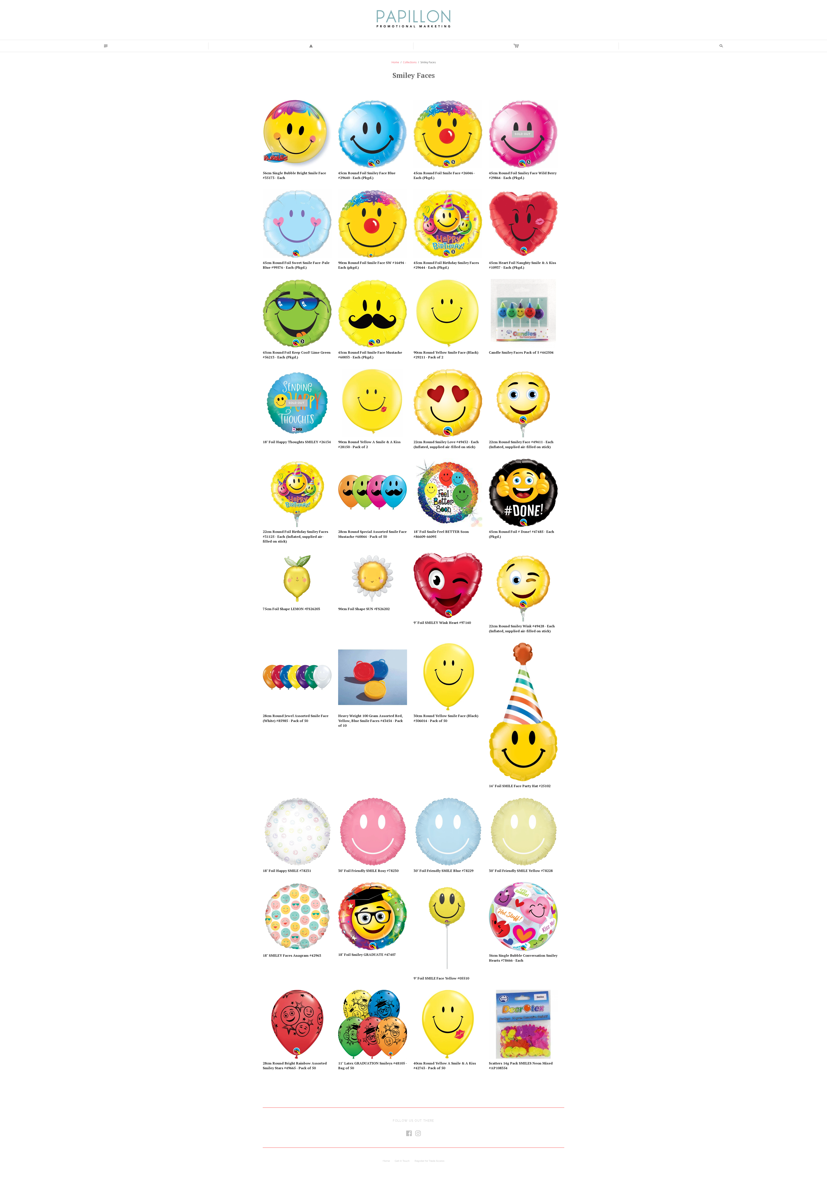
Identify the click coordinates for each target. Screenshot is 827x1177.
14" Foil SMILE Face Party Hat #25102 (519, 786)
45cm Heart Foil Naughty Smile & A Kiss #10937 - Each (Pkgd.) (522, 265)
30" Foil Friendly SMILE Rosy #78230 (368, 870)
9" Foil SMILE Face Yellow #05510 (441, 978)
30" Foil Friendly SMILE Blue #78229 (443, 870)
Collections (410, 62)
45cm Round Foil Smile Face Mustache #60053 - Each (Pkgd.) (370, 354)
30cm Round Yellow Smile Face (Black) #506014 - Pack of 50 (446, 718)
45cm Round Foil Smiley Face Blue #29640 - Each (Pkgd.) (366, 175)
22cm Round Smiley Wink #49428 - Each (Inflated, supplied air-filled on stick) (522, 628)
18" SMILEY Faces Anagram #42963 (292, 955)
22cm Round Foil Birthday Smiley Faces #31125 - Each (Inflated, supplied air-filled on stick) (295, 536)
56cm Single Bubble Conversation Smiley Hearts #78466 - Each (523, 958)
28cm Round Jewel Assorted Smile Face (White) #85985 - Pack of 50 (295, 718)
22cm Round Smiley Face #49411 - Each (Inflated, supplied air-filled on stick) (521, 444)
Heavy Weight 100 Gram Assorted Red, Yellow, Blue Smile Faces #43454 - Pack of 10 (370, 720)
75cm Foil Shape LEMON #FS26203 (291, 608)
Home (395, 62)
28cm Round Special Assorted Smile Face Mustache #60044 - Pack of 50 (372, 534)
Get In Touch (402, 1160)
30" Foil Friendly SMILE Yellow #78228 (521, 870)
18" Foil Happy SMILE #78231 (287, 870)
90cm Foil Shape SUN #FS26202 (364, 608)
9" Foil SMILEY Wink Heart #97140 (442, 622)
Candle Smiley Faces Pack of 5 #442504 (521, 352)
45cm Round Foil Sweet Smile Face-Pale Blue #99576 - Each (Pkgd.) (296, 265)
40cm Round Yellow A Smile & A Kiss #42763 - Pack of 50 (445, 1065)
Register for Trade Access (429, 1160)
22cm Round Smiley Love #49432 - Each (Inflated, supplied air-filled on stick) (446, 444)
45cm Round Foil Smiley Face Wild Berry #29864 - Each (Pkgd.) (523, 175)
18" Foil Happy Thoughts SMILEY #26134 (297, 442)
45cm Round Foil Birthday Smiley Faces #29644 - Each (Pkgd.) (446, 265)
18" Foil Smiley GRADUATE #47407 (367, 954)
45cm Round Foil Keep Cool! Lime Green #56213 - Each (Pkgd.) (297, 354)
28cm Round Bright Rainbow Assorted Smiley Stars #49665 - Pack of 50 (295, 1065)
